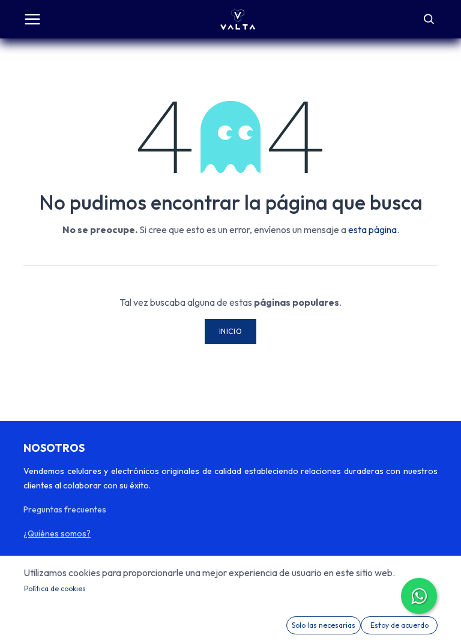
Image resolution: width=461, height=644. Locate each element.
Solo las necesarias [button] (323, 625)
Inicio (231, 331)
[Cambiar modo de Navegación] (32, 19)
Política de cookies (55, 588)
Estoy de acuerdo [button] (399, 625)
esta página (372, 229)
